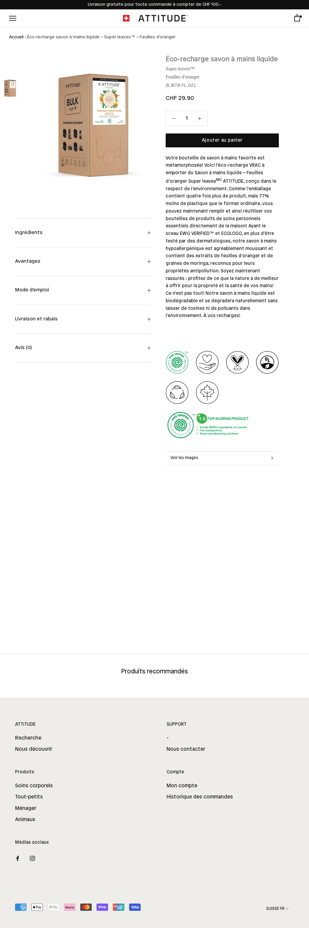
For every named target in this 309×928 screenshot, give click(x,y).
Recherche (28, 738)
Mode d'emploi (32, 290)
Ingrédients (29, 232)
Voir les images (184, 458)
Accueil (16, 37)
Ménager (25, 808)
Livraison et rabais (36, 319)
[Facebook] (17, 858)
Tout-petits (29, 797)
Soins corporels (34, 785)
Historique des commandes (200, 797)
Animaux (25, 819)
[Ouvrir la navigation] (12, 18)
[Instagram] (32, 858)
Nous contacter (186, 749)
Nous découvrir (33, 749)
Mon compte (182, 785)
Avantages (27, 261)
